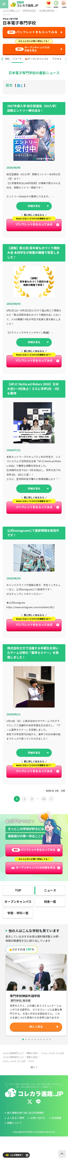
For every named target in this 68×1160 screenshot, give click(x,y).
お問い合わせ (37, 1118)
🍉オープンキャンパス (36, 58)
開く (20, 86)
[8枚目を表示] (44, 1039)
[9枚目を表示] (47, 1039)
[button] (2, 59)
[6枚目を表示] (38, 1039)
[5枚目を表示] (35, 1039)
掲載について (14, 1123)
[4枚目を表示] (32, 1039)
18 (43, 799)
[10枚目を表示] (50, 1039)
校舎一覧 (50, 902)
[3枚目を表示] (29, 1039)
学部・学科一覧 (18, 913)
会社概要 (56, 1118)
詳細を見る (34, 206)
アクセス (56, 58)
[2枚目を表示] (26, 1039)
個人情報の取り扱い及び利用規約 (25, 1112)
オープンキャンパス (18, 902)
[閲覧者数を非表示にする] (27, 1155)
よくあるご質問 (15, 1118)
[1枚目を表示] (23, 1039)
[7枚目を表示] (41, 1039)
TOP (18, 890)
